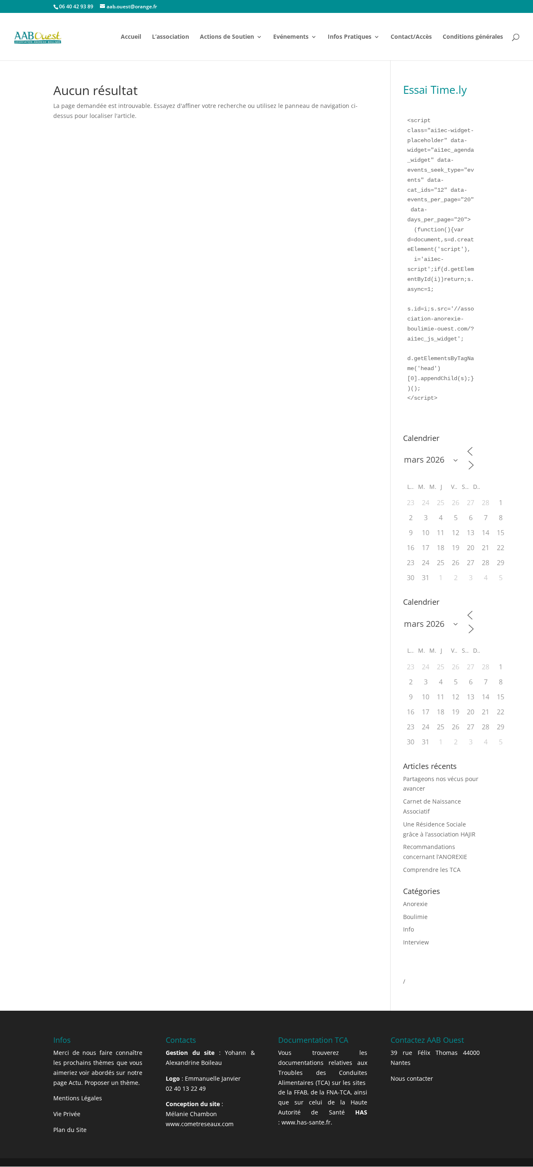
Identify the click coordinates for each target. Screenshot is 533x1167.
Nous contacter (412, 1078)
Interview (416, 942)
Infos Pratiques (349, 37)
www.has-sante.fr (306, 1122)
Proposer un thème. (112, 1083)
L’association (170, 37)
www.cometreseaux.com (200, 1124)
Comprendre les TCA (432, 870)
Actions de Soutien (227, 37)
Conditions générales (473, 37)
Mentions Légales (77, 1098)
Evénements (291, 37)
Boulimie (415, 917)
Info (408, 929)
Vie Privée (66, 1114)
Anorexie (415, 904)
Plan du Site (70, 1130)
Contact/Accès (411, 37)
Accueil (131, 37)
